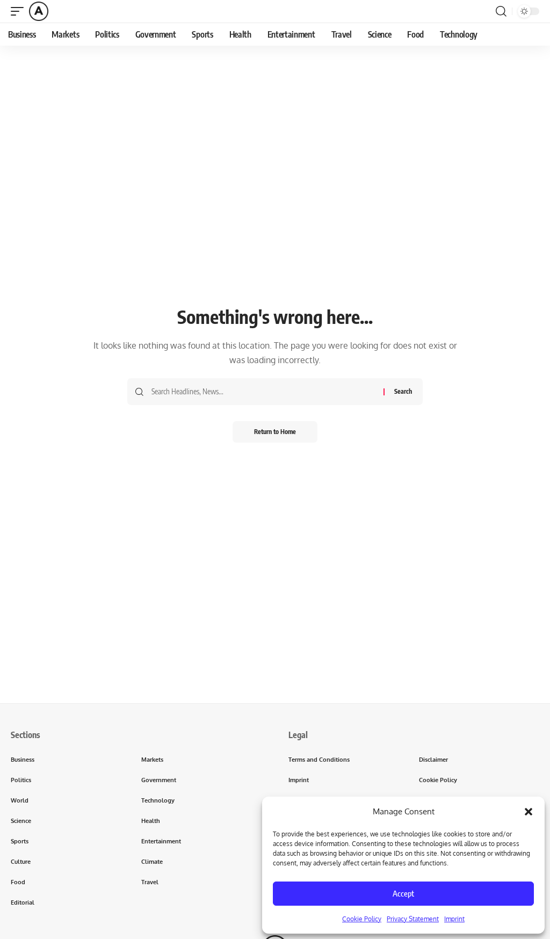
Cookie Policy (361, 919)
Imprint (454, 919)
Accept (403, 893)
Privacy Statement (413, 919)
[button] (528, 811)
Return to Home (275, 432)
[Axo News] (38, 11)
